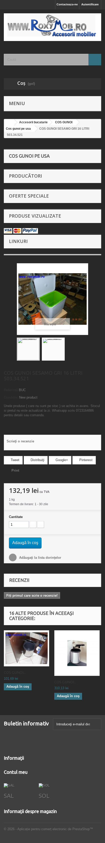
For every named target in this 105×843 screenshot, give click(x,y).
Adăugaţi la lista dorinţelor (39, 558)
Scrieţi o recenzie (20, 441)
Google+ (61, 460)
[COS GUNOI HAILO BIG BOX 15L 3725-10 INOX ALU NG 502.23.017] (77, 653)
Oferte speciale (29, 196)
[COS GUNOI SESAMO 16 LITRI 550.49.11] (28, 349)
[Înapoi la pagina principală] (9, 122)
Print (15, 470)
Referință (11, 390)
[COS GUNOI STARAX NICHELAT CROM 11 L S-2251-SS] (26, 648)
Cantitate (16, 517)
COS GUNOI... (15, 672)
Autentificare (90, 4)
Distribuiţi (37, 460)
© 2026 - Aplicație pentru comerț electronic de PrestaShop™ (48, 829)
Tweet (14, 460)
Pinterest (85, 460)
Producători (25, 176)
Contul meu (16, 772)
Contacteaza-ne (67, 4)
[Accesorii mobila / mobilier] (52, 27)
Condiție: (11, 397)
